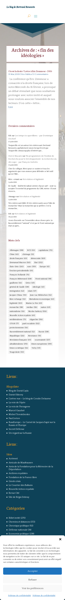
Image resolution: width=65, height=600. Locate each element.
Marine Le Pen (34, 303)
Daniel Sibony (16, 394)
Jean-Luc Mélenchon (41, 295)
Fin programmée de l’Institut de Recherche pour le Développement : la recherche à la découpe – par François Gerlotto (32, 159)
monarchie (16, 307)
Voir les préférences (32, 588)
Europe (44, 267)
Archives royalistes (18, 473)
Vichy (36, 348)
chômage (28, 254)
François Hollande (19, 275)
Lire (10, 107)
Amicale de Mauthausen (21, 462)
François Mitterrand (21, 279)
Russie (43, 332)
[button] (60, 539)
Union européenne (41, 344)
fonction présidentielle (21, 271)
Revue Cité (14, 493)
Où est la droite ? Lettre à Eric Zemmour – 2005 (30, 71)
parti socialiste (30, 324)
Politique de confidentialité (19, 596)
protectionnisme (19, 328)
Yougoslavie (17, 352)
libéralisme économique (41, 299)
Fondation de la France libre (23, 477)
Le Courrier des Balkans (20, 485)
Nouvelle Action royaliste (22, 315)
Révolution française (20, 340)
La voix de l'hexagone (19, 406)
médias (32, 307)
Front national (43, 279)
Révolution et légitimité (33, 179)
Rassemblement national (22, 332)
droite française (18, 258)
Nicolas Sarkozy (37, 311)
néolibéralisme (18, 319)
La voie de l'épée (17, 402)
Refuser (32, 579)
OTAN (14, 324)
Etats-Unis (17, 267)
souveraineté (42, 340)
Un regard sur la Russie (20, 433)
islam (32, 291)
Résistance (34, 336)
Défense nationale (18, 530)
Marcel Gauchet (16, 410)
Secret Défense (16, 429)
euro (31, 267)
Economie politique (19, 534)
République (17, 336)
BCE (31, 250)
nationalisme (17, 311)
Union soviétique (19, 348)
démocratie (38, 258)
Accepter (33, 571)
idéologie (38, 287)
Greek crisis (15, 481)
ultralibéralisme (18, 344)
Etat (38, 262)
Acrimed (13, 458)
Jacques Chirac (18, 295)
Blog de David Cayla (18, 391)
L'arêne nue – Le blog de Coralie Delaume (30, 398)
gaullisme (16, 283)
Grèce (30, 283)
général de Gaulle (19, 287)
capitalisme (45, 250)
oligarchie (36, 319)
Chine (14, 254)
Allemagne (16, 250)
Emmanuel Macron (20, 262)
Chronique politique (19, 526)
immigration (17, 291)
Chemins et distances (19, 522)
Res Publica (26, 74)
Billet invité (14, 518)
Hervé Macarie (15, 156)
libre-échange (18, 299)
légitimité (16, 303)
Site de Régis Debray (19, 497)
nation (45, 307)
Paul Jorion (14, 418)
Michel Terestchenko (19, 414)
